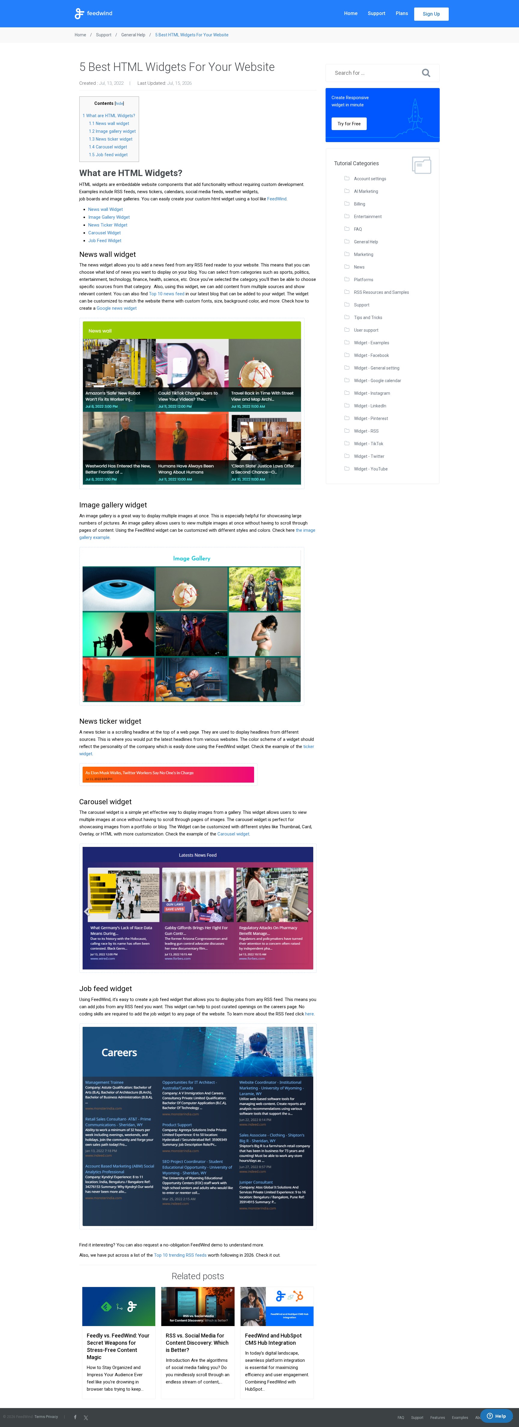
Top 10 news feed (166, 294)
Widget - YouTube (371, 469)
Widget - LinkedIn (370, 405)
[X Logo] (86, 1417)
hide (119, 103)
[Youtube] (103, 1417)
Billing (359, 204)
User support (366, 330)
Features (437, 1418)
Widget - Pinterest (371, 418)
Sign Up (431, 14)
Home (350, 13)
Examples (460, 1418)
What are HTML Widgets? (109, 115)
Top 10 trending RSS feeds (180, 1255)
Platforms (363, 279)
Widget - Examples (371, 342)
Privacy (52, 1417)
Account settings (370, 178)
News (359, 267)
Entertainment (368, 216)
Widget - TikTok (368, 443)
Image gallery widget (112, 131)
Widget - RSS (366, 431)
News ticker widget (110, 139)
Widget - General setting (376, 368)
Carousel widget (108, 147)
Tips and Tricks (368, 317)
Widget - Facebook (371, 355)
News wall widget (109, 123)
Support (376, 13)
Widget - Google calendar (377, 380)
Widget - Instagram (372, 393)
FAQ (358, 229)
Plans (402, 13)
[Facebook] (75, 1417)
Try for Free (349, 123)
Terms (40, 1417)
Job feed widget (108, 154)
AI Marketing (366, 191)
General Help (366, 241)
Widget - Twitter (369, 456)
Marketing (363, 254)
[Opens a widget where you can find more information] (496, 1416)
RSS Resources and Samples (381, 292)
